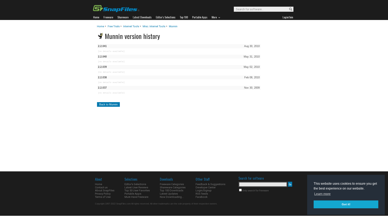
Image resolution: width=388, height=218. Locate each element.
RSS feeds (202, 193)
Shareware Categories (173, 187)
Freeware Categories (172, 184)
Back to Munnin (108, 104)
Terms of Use (103, 196)
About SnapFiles (104, 190)
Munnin (173, 26)
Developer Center (206, 187)
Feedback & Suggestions (210, 184)
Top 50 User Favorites (137, 190)
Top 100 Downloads (171, 190)
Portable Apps (132, 193)
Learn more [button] (322, 194)
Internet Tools (131, 26)
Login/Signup (204, 190)
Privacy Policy (103, 193)
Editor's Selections (135, 184)
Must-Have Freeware (136, 196)
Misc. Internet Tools (154, 26)
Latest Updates (169, 193)
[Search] (288, 9)
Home (100, 26)
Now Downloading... (171, 196)
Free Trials (114, 26)
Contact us (101, 187)
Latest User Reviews (136, 187)
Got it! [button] (346, 204)
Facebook (202, 196)
